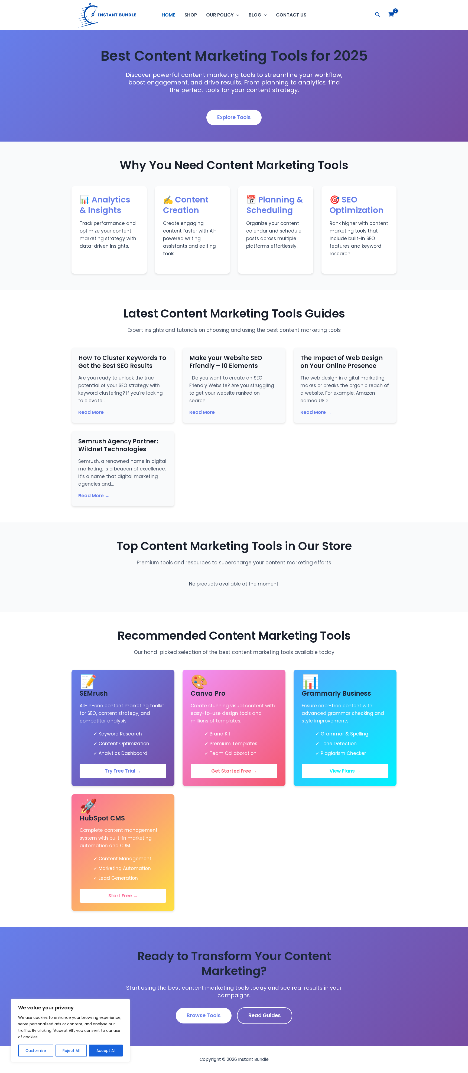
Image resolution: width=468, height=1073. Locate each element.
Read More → (93, 412)
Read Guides (264, 1015)
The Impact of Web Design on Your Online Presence (341, 362)
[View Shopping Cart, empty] (391, 14)
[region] (70, 1030)
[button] (236, 15)
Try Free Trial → (123, 771)
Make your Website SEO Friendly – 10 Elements (225, 362)
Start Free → (123, 895)
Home (168, 15)
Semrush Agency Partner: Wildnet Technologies (118, 445)
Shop (190, 15)
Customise (35, 1050)
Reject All (71, 1050)
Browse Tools (204, 1015)
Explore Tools (234, 117)
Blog (255, 15)
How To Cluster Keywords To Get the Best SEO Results (122, 362)
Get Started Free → (234, 771)
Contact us (291, 15)
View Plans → (345, 771)
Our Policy (220, 15)
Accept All (105, 1050)
